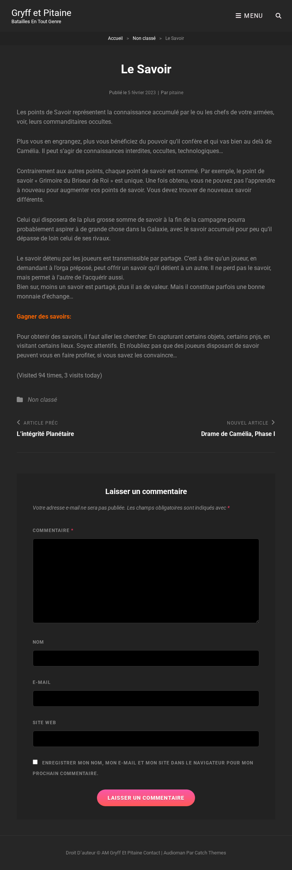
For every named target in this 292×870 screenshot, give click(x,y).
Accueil (115, 38)
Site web (44, 722)
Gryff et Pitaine (41, 13)
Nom (38, 642)
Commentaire (53, 530)
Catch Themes (210, 853)
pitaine (176, 92)
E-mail (42, 682)
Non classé (144, 38)
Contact (151, 853)
